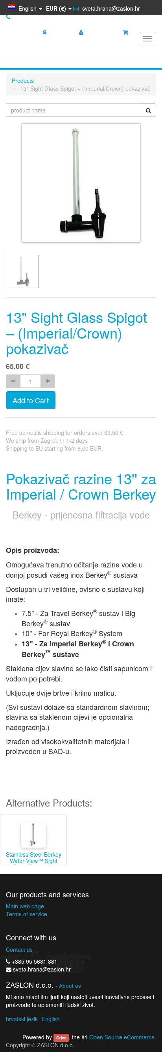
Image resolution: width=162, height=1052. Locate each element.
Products (23, 80)
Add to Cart (31, 400)
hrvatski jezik (22, 1019)
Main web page (25, 906)
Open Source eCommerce (122, 1037)
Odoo (61, 1038)
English (51, 1019)
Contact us (19, 949)
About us (70, 985)
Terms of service (26, 914)
